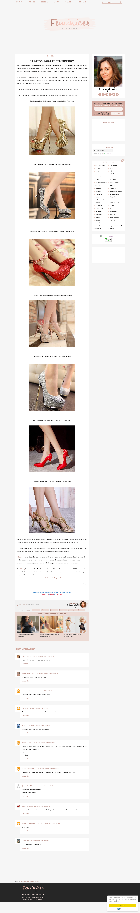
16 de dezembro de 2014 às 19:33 (41, 786)
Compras (113, 177)
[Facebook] (36, 610)
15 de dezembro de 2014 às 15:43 (40, 691)
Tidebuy (20, 557)
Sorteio (98, 223)
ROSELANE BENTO (28, 769)
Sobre (32, 2)
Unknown (25, 691)
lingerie (113, 197)
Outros (112, 205)
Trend (98, 226)
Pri (23, 708)
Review (98, 217)
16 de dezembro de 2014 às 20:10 (38, 806)
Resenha (99, 214)
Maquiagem (114, 203)
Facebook (45, 594)
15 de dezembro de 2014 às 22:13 (38, 725)
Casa (97, 174)
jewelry (98, 191)
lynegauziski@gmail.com (30, 823)
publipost (30, 605)
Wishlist (98, 228)
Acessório (113, 165)
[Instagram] (106, 95)
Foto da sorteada (116, 191)
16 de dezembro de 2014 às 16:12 (47, 769)
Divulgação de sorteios (115, 184)
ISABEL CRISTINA (28, 673)
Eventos (113, 188)
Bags (111, 168)
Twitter (52, 594)
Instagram (58, 594)
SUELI (24, 725)
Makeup (113, 200)
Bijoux (112, 171)
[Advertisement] (70, 49)
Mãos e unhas (101, 200)
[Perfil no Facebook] (99, 95)
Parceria (99, 205)
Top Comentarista (116, 226)
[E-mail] (117, 95)
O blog (29, 894)
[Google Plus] (110, 95)
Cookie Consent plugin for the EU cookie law (122, 909)
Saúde (68, 2)
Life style (99, 194)
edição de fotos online (101, 184)
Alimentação (100, 165)
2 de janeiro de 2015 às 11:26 (49, 823)
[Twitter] (44, 610)
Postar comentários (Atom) (30, 881)
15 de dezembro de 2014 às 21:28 (36, 708)
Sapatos (37, 605)
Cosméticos (100, 177)
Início (19, 2)
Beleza (44, 2)
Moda (56, 2)
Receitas (99, 211)
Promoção (99, 208)
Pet (111, 208)
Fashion (98, 188)
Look (97, 197)
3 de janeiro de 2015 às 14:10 (40, 841)
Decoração (114, 179)
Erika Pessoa (26, 656)
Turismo (113, 228)
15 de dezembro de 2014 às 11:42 (43, 656)
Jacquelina (25, 786)
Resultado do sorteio (114, 218)
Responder (25, 664)
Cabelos (113, 174)
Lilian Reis (25, 841)
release (112, 214)
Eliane (24, 806)
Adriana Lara (26, 743)
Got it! (122, 905)
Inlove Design (39, 899)
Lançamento (114, 194)
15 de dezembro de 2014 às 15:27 (46, 673)
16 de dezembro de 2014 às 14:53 (43, 743)
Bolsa (98, 171)
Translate (109, 154)
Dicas (98, 179)
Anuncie (42, 894)
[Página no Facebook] (103, 95)
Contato (81, 2)
